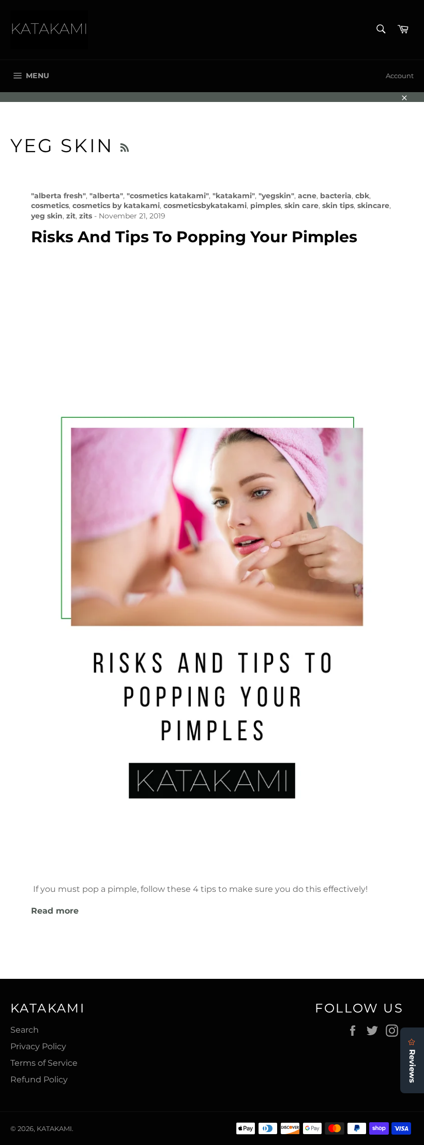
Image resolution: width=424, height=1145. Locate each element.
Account (400, 75)
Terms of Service (44, 1063)
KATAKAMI (54, 1129)
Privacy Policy (38, 1046)
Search (24, 1030)
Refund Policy (39, 1079)
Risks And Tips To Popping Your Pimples (194, 236)
